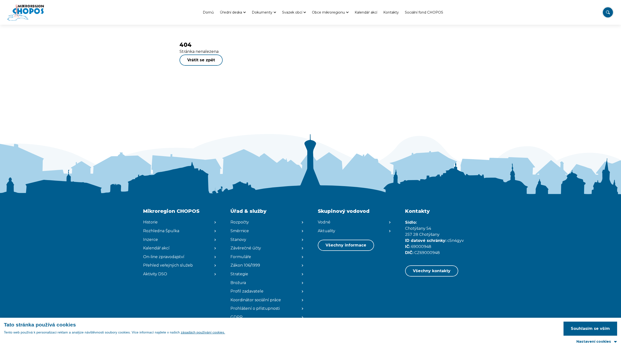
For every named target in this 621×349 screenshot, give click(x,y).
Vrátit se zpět (201, 60)
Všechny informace (346, 245)
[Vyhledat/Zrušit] (608, 12)
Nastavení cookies (593, 341)
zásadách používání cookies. (203, 332)
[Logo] (25, 12)
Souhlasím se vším (590, 328)
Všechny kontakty (431, 271)
